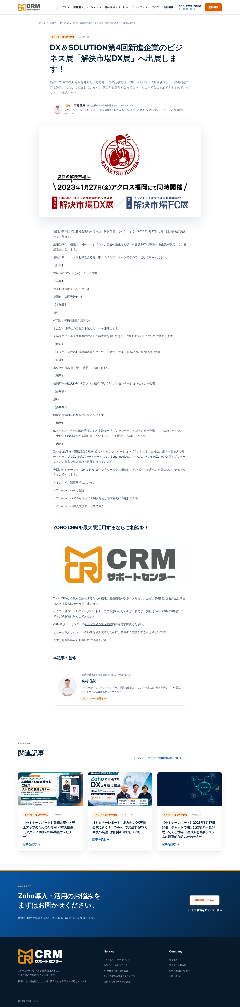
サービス (61, 7)
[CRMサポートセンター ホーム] (29, 7)
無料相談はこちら (204, 900)
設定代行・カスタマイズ (115, 965)
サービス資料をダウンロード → (204, 910)
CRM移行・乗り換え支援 (116, 970)
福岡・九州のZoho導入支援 (117, 981)
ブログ (155, 7)
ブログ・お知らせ (177, 965)
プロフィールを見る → (94, 698)
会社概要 (168, 7)
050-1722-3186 (190, 7)
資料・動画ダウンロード (180, 970)
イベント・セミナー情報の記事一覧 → (157, 758)
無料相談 (213, 7)
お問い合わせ (175, 976)
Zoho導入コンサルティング (117, 959)
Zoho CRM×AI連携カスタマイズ (119, 976)
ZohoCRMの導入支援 (98, 624)
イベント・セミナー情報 (62, 36)
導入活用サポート (115, 7)
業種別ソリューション (85, 7)
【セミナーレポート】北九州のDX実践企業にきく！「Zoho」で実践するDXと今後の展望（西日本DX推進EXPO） (119, 827)
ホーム (42, 22)
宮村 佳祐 (79, 105)
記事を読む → (31, 844)
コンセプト (138, 7)
